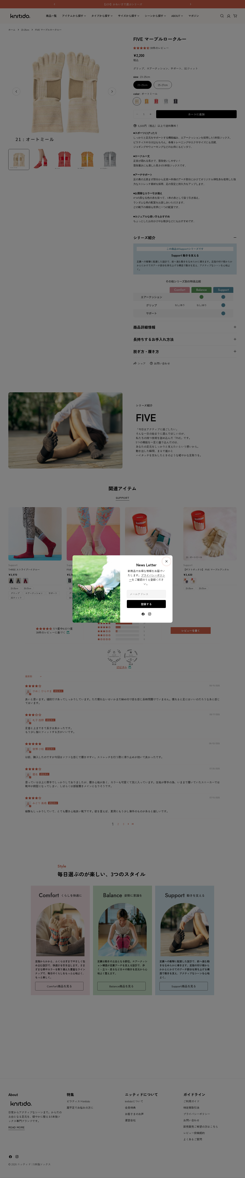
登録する (146, 604)
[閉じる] (166, 561)
